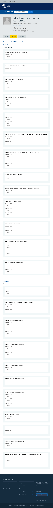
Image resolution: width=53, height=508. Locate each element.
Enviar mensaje (43, 494)
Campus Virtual (22, 483)
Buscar (30, 11)
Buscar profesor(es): (8, 11)
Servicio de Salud (23, 494)
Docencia (14, 36)
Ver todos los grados (18, 25)
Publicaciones (22, 36)
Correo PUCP (22, 485)
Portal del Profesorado (9, 1)
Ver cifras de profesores (8, 485)
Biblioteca (21, 488)
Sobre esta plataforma (8, 483)
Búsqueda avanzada (39, 11)
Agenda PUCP (22, 491)
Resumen (7, 36)
